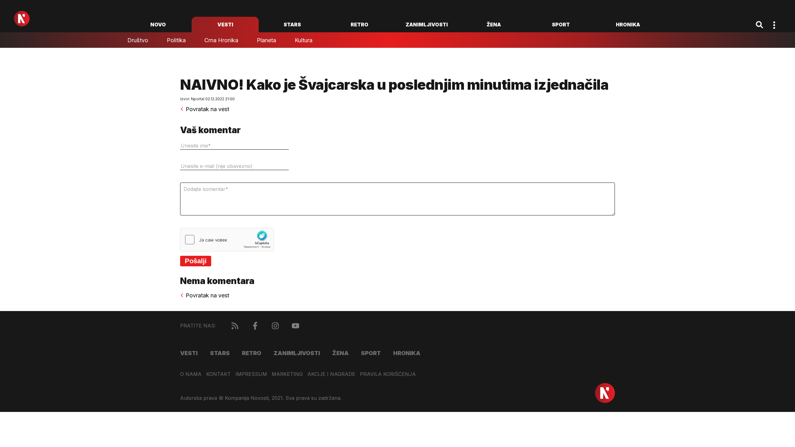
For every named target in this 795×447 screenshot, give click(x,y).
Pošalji (196, 261)
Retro (359, 24)
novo (158, 24)
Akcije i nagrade (331, 374)
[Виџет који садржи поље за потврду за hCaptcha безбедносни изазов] (227, 239)
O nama (191, 374)
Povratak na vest (207, 109)
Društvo (137, 40)
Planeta (266, 40)
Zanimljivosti (427, 24)
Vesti (225, 24)
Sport (561, 24)
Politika (176, 40)
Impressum (251, 374)
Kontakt (218, 374)
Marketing (287, 374)
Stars (292, 24)
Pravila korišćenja (388, 374)
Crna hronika (221, 40)
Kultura (303, 40)
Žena (494, 24)
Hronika (628, 24)
